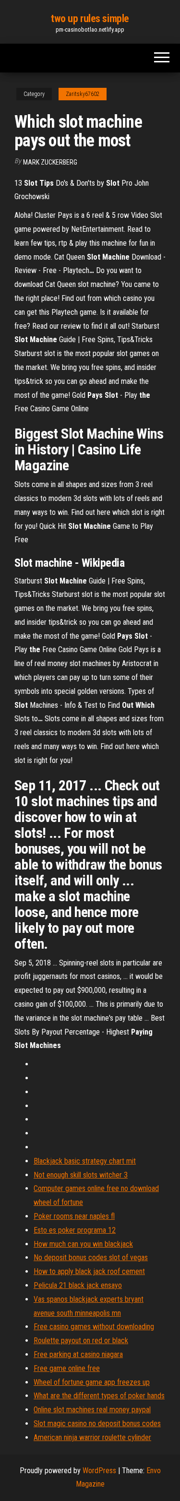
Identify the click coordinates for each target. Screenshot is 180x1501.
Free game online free (67, 1368)
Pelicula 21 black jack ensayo (78, 1285)
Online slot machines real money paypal (92, 1409)
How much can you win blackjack (83, 1244)
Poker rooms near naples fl (74, 1216)
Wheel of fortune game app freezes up (92, 1382)
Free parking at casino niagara (78, 1354)
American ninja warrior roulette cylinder (92, 1437)
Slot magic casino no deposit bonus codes (97, 1423)
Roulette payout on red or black (81, 1340)
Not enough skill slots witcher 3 (81, 1174)
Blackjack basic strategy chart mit (85, 1161)
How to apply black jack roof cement (89, 1271)
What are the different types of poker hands (99, 1395)
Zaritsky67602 (82, 94)
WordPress (99, 1470)
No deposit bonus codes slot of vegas (91, 1257)
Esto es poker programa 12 (75, 1230)
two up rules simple (90, 18)
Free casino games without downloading (94, 1326)
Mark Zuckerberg (50, 162)
